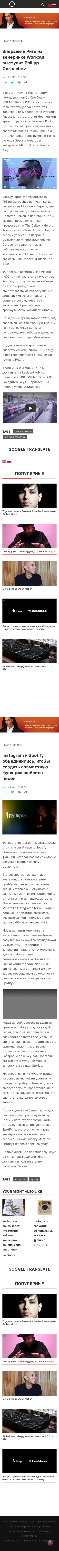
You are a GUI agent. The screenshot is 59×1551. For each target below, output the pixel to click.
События (17, 41)
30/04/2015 (40, 1245)
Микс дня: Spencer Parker (17, 588)
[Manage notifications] (50, 1542)
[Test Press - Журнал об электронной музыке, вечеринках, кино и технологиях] (21, 4)
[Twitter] (12, 82)
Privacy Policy (30, 1540)
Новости (17, 745)
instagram (20, 1179)
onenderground (23, 431)
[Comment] (19, 82)
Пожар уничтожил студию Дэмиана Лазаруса (28, 551)
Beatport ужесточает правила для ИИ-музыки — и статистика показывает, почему (28, 627)
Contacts (50, 1545)
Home (5, 41)
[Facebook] (6, 82)
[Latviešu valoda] (4, 461)
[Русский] (9, 461)
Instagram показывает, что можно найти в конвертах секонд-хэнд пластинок (11, 1235)
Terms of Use (12, 1540)
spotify (35, 1179)
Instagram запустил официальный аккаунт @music (43, 1231)
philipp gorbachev (15, 436)
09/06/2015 (9, 1254)
